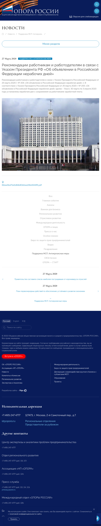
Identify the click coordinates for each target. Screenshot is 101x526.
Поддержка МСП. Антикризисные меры (30, 34)
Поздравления (50, 249)
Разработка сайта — (13, 390)
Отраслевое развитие (50, 218)
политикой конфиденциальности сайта (25, 514)
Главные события (50, 200)
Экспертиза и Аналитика (12, 383)
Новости (11, 34)
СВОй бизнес (50, 258)
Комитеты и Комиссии (11, 376)
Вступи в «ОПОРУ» (14, 356)
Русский (6, 321)
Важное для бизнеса (50, 209)
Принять (13, 519)
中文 (23, 321)
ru (97, 11)
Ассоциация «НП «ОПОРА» (13, 368)
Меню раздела (51, 43)
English (16, 321)
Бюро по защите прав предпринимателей (50, 240)
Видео (51, 245)
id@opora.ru (8, 421)
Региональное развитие (50, 214)
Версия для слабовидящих (86, 16)
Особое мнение (50, 236)
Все (50, 196)
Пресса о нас (50, 231)
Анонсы (50, 205)
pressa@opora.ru (8, 490)
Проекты (57, 382)
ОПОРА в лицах (50, 227)
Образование (59, 378)
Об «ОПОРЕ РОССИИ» (11, 364)
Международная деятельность (50, 223)
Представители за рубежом (41, 424)
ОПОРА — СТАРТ (50, 262)
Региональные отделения (40, 421)
